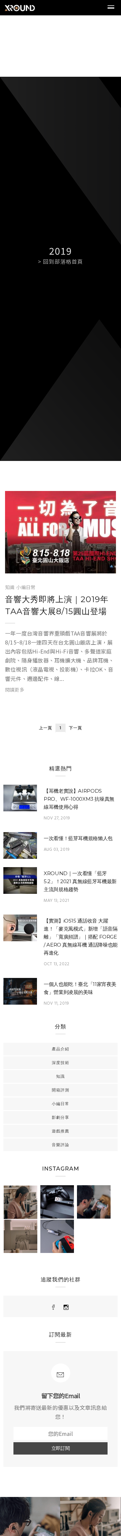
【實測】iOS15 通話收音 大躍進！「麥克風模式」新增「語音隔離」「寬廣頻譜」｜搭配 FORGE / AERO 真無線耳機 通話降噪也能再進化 (81, 937)
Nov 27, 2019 (57, 818)
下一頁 (75, 727)
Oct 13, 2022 (56, 964)
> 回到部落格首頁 (60, 261)
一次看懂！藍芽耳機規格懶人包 (78, 838)
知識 (9, 587)
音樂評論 (60, 1144)
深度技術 (60, 1062)
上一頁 (45, 727)
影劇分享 (60, 1117)
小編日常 (25, 587)
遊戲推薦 (60, 1130)
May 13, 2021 (56, 900)
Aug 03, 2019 (56, 849)
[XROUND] (53, 1307)
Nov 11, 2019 (56, 1003)
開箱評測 (60, 1089)
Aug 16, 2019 (87, 566)
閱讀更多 (14, 689)
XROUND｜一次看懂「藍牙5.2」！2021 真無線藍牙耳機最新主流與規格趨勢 (80, 881)
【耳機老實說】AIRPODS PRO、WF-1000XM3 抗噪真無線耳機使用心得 (79, 799)
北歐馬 (31, 566)
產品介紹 (60, 1048)
